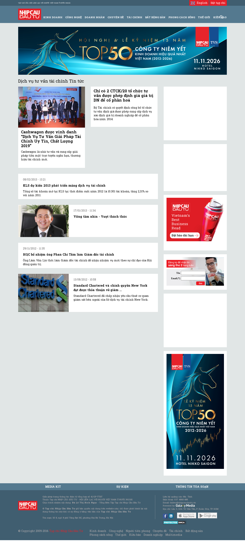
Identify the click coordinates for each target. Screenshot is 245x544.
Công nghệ (116, 531)
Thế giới (204, 17)
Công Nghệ (73, 17)
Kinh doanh (98, 531)
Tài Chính (134, 17)
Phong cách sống (101, 535)
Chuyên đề (116, 17)
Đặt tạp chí (218, 3)
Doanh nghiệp (153, 535)
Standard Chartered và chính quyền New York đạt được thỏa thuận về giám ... (110, 287)
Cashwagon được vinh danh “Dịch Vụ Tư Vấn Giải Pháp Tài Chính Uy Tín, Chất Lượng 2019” (51, 138)
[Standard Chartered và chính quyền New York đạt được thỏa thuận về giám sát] (43, 293)
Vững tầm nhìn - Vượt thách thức (100, 216)
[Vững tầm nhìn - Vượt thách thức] (43, 221)
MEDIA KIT (53, 486)
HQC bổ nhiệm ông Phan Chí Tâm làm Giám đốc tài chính (68, 254)
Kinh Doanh (52, 17)
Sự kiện (122, 486)
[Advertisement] (195, 320)
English (201, 3)
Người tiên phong (138, 531)
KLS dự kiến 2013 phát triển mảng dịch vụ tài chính (64, 185)
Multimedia (173, 535)
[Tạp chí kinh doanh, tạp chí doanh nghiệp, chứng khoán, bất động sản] (29, 14)
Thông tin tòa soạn (192, 486)
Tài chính (176, 531)
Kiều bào (135, 535)
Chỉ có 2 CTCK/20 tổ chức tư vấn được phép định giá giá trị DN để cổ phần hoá (123, 95)
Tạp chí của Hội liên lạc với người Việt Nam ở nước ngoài (44, 3)
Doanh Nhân (95, 17)
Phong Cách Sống (181, 17)
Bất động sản (155, 17)
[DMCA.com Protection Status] (174, 522)
